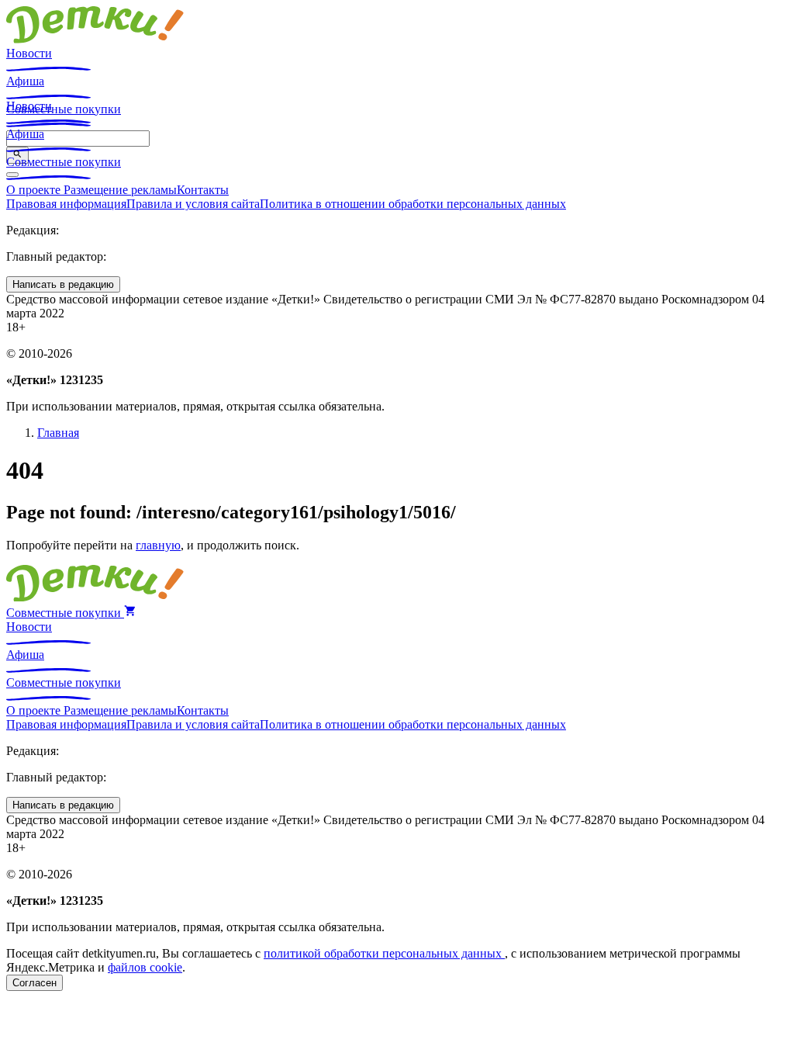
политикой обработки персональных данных (384, 953)
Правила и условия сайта (193, 203)
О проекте (35, 189)
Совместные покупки (63, 161)
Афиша (25, 81)
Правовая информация (66, 203)
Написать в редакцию (63, 284)
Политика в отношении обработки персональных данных (413, 203)
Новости (29, 53)
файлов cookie (145, 967)
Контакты (203, 189)
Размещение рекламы (120, 189)
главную (158, 545)
